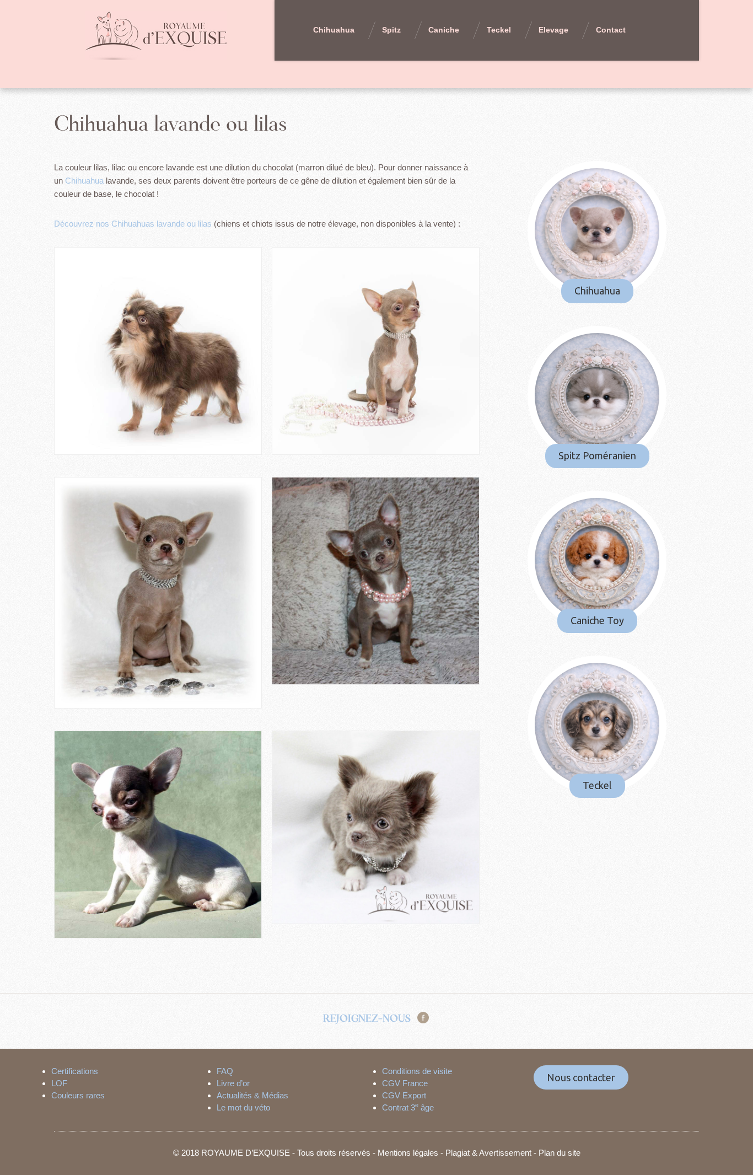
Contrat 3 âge (408, 1107)
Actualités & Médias (252, 1095)
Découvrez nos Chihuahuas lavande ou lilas (133, 223)
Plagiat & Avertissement (488, 1152)
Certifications (74, 1071)
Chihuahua (333, 29)
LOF (59, 1083)
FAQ (225, 1071)
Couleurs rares (78, 1095)
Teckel (499, 29)
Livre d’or (233, 1083)
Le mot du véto (243, 1107)
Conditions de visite (417, 1071)
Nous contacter (581, 1077)
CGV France (405, 1083)
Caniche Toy (597, 620)
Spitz (391, 29)
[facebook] (423, 1017)
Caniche (443, 29)
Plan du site (559, 1152)
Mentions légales (408, 1152)
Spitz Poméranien (597, 455)
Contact (611, 29)
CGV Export (404, 1095)
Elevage (553, 29)
